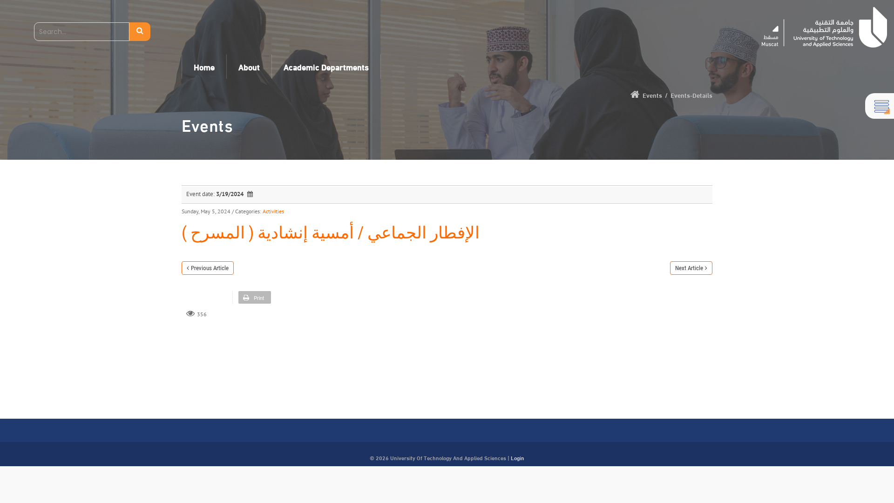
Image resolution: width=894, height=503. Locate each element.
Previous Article (210, 268)
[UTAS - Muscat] (824, 27)
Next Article (689, 268)
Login (517, 457)
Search (139, 31)
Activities (273, 211)
